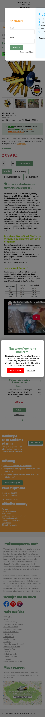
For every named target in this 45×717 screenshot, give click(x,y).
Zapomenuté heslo (27, 52)
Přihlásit (16, 47)
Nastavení (31, 370)
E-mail (12, 28)
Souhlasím (14, 370)
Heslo (12, 37)
